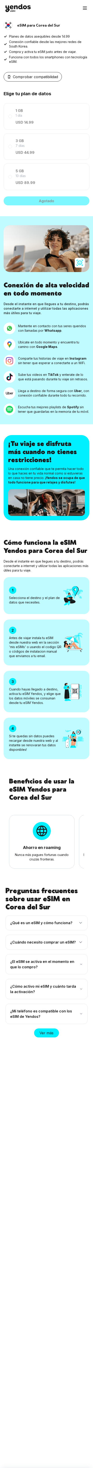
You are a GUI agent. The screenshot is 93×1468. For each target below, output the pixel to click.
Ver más (46, 1033)
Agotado (46, 201)
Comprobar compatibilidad (35, 77)
